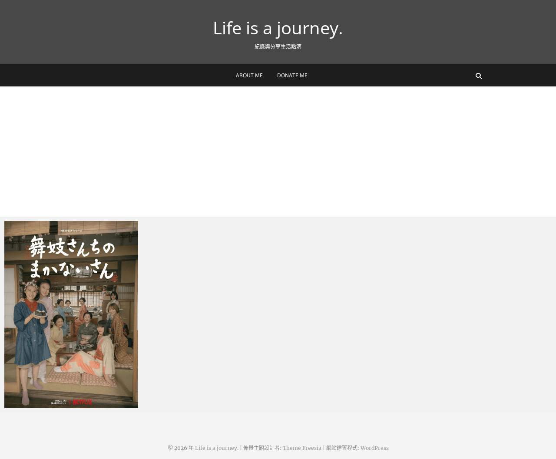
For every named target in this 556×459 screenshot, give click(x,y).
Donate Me (292, 75)
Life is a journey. (278, 27)
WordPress (375, 448)
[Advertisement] (278, 151)
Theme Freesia (302, 448)
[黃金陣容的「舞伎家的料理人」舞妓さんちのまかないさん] (71, 314)
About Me (249, 75)
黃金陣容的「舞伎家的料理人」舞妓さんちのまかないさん (68, 399)
